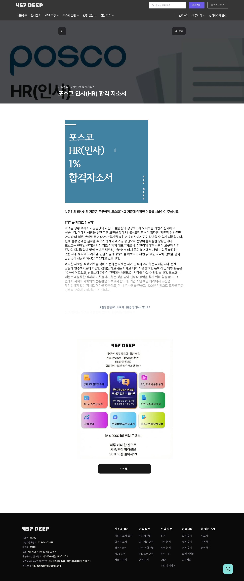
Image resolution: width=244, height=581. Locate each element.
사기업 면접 (145, 535)
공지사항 (186, 559)
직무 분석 (166, 547)
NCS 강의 (120, 553)
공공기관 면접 (146, 541)
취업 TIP (165, 553)
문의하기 (205, 547)
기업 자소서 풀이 (123, 535)
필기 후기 (187, 541)
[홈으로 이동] (29, 5)
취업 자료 (106, 15)
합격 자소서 (121, 541)
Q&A (163, 559)
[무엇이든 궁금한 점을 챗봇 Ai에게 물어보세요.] (228, 569)
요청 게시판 (188, 553)
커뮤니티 (197, 15)
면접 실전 (88, 15)
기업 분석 (166, 541)
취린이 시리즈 (168, 565)
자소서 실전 (69, 15)
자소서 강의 (121, 559)
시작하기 (124, 468)
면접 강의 (144, 559)
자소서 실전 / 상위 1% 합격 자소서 (76, 86)
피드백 (204, 535)
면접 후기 (187, 547)
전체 (163, 535)
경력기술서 (120, 547)
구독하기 (196, 5)
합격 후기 (187, 535)
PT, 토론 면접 (146, 553)
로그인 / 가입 (218, 5)
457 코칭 (50, 15)
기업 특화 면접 (146, 547)
